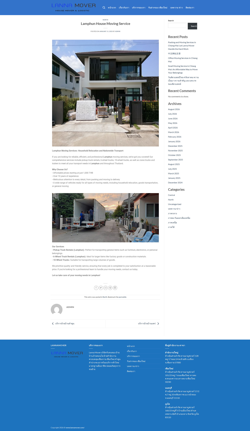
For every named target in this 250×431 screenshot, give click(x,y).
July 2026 (172, 114)
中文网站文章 (174, 53)
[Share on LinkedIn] (115, 288)
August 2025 (174, 164)
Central (171, 195)
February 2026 (174, 136)
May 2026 (172, 123)
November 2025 (175, 150)
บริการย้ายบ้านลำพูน (64, 323)
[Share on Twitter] (101, 288)
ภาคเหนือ (172, 222)
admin (117, 31)
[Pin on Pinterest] (110, 288)
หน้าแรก (112, 7)
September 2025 (175, 159)
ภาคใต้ (171, 227)
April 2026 (173, 127)
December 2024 (175, 182)
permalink (122, 297)
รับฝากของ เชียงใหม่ (157, 7)
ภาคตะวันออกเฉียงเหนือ (179, 218)
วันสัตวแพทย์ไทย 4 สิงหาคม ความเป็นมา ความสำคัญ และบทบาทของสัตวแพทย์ (183, 80)
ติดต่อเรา (190, 7)
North (105, 20)
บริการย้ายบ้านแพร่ (147, 323)
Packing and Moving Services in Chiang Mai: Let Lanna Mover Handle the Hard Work (182, 45)
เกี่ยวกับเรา (124, 7)
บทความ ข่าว (176, 7)
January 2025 (174, 178)
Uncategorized (174, 204)
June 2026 (172, 118)
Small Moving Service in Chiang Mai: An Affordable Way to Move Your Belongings (183, 69)
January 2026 (174, 141)
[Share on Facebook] (96, 288)
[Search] (104, 7)
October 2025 (174, 155)
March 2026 (173, 132)
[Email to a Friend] (105, 288)
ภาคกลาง (172, 213)
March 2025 (173, 173)
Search (171, 20)
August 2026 (174, 109)
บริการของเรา (138, 7)
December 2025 (175, 146)
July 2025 (172, 169)
